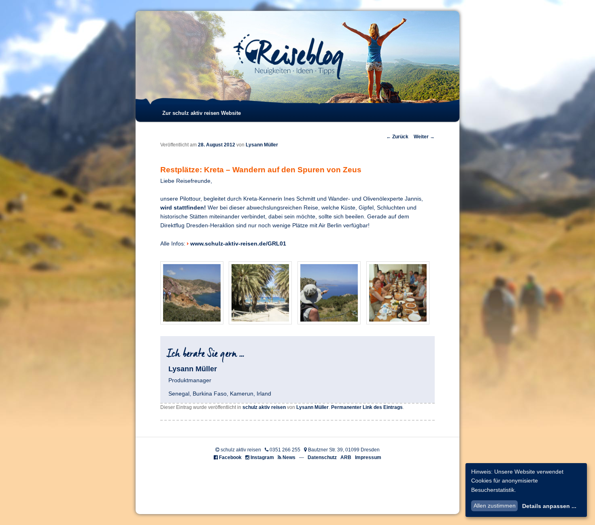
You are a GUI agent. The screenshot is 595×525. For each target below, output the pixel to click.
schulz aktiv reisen (264, 407)
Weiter (424, 137)
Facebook (230, 457)
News (289, 457)
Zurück (397, 137)
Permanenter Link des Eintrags (367, 407)
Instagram (262, 457)
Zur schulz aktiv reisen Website (201, 113)
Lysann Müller (262, 145)
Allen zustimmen (495, 505)
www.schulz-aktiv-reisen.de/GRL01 (238, 244)
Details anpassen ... (549, 506)
